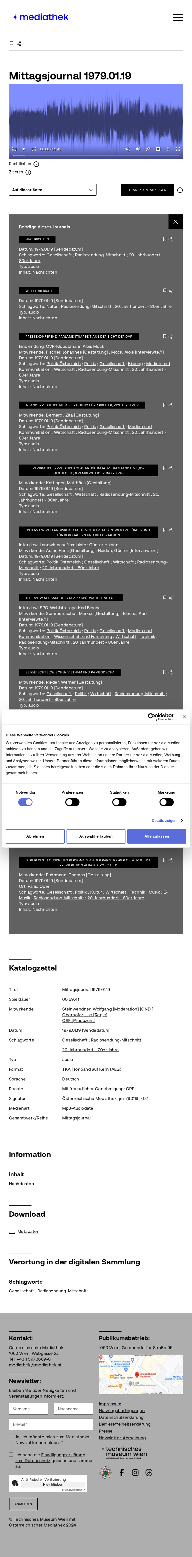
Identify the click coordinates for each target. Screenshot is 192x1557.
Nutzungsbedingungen (122, 1410)
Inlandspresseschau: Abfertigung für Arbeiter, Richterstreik (82, 405)
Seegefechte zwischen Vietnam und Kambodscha (70, 672)
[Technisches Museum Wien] (123, 1452)
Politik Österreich (63, 363)
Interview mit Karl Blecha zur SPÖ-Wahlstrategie (71, 598)
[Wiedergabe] (24, 149)
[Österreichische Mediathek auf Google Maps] (141, 1374)
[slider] (96, 156)
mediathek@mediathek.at (35, 1364)
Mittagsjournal (76, 1117)
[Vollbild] (178, 149)
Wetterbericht (39, 291)
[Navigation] (178, 17)
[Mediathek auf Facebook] (122, 1473)
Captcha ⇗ (73, 1490)
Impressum (110, 1403)
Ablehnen (35, 836)
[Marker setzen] (148, 149)
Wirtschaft (64, 369)
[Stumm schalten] (138, 149)
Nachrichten (37, 239)
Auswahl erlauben (96, 836)
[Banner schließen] (184, 717)
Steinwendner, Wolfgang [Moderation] (100, 1009)
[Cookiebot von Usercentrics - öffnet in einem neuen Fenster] (152, 717)
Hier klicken (53, 1485)
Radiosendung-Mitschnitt (100, 254)
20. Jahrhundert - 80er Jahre (143, 306)
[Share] (128, 149)
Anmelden (23, 1504)
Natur (52, 306)
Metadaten (29, 1231)
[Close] (175, 221)
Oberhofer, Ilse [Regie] (84, 1014)
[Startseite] (39, 16)
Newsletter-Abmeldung (122, 1437)
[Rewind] (14, 149)
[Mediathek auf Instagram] (135, 1472)
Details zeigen (164, 820)
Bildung (135, 363)
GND (146, 1009)
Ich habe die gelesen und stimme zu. (54, 1460)
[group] (52, 190)
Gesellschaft (59, 254)
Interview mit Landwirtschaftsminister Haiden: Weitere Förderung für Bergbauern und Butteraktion (88, 532)
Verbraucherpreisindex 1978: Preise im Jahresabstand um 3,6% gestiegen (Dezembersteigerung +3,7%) (88, 470)
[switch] (72, 802)
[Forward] (34, 149)
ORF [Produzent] (78, 1020)
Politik (90, 363)
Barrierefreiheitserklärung (124, 1424)
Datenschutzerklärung (121, 1417)
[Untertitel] (158, 149)
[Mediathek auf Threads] (148, 1472)
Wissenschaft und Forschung (83, 636)
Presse (106, 1431)
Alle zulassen (156, 836)
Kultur (96, 892)
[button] (168, 149)
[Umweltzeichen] (105, 1472)
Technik (147, 636)
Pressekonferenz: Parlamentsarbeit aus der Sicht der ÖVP (79, 336)
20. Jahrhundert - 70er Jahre (90, 1049)
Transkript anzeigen (147, 190)
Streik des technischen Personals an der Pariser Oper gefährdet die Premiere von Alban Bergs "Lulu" (88, 862)
